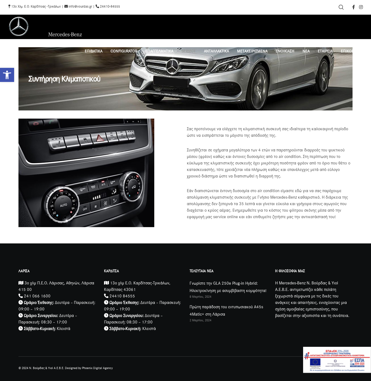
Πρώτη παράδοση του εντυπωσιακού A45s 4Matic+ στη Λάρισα (226, 310)
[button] (7, 75)
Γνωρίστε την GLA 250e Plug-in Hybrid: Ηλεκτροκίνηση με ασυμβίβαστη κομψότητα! (228, 287)
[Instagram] (361, 7)
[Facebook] (353, 7)
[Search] (341, 7)
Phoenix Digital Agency (97, 368)
